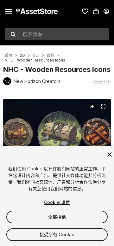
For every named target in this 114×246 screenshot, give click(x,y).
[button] (96, 11)
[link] (85, 11)
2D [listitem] (22, 55)
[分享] (92, 106)
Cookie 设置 (57, 202)
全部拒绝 (57, 217)
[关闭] (109, 154)
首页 (8, 55)
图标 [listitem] (50, 55)
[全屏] (103, 106)
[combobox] (57, 34)
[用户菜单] (106, 11)
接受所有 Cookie (57, 234)
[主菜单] (8, 11)
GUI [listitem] (36, 55)
